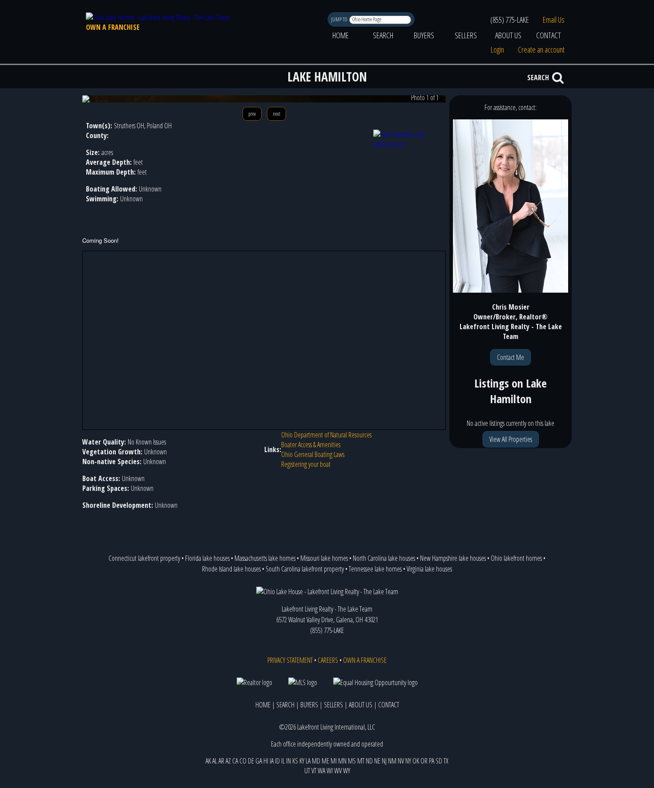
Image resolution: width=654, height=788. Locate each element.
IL (283, 761)
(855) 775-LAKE (509, 19)
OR (424, 761)
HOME (340, 35)
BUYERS (424, 35)
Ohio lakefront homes (516, 558)
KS (295, 761)
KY (301, 761)
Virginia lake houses (429, 569)
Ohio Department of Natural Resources (326, 435)
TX (446, 761)
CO (242, 761)
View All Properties (510, 439)
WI (330, 771)
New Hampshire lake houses (453, 558)
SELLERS (466, 35)
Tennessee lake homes (375, 569)
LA (308, 761)
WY (346, 771)
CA (235, 761)
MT (360, 761)
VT (313, 771)
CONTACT (548, 35)
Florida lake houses (207, 558)
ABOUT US (508, 35)
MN (342, 761)
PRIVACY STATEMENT (290, 660)
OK (415, 761)
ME (325, 761)
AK (208, 761)
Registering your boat (306, 464)
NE (377, 761)
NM (392, 761)
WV (338, 771)
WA (321, 771)
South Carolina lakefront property (305, 569)
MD (316, 761)
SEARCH (383, 35)
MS (352, 761)
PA (431, 761)
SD (439, 761)
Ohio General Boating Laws (312, 454)
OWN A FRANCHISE (113, 27)
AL (214, 761)
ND (369, 761)
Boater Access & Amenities (310, 444)
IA (272, 761)
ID (277, 761)
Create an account (541, 49)
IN (288, 761)
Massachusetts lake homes (264, 558)
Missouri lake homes (324, 558)
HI (265, 761)
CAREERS (328, 660)
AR (221, 761)
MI (334, 761)
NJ (384, 761)
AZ (228, 761)
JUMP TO (339, 19)
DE (251, 761)
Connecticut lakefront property (144, 558)
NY (408, 761)
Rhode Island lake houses (231, 569)
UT (307, 771)
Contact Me (510, 357)
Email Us (554, 19)
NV (401, 761)
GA (258, 761)
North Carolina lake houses (384, 558)
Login (497, 49)
